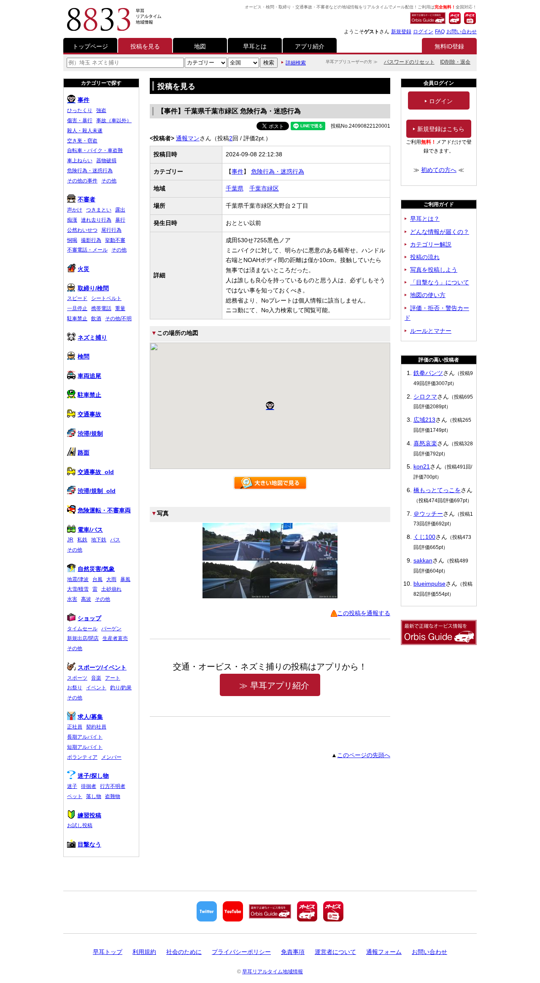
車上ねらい (79, 160)
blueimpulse (429, 583)
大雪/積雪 (78, 589)
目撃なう (89, 844)
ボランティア (82, 757)
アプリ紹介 (309, 46)
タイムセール (82, 629)
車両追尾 (89, 375)
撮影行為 (91, 240)
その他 (108, 181)
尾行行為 (111, 230)
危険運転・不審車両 (104, 510)
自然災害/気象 (96, 568)
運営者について (335, 951)
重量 (120, 308)
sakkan (422, 560)
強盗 (101, 110)
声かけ (74, 210)
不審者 (86, 199)
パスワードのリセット (409, 62)
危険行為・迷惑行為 (277, 171)
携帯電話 (101, 308)
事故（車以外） (114, 120)
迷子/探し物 (93, 775)
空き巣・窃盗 (82, 141)
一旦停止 (77, 308)
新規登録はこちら (440, 129)
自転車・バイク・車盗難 (95, 150)
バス (115, 540)
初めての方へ (438, 169)
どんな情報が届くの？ (439, 231)
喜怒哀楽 (425, 443)
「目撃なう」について (439, 282)
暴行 (120, 220)
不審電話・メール (87, 250)
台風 (97, 579)
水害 (72, 599)
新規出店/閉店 (83, 638)
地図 (200, 46)
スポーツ (77, 678)
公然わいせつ (82, 230)
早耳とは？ (425, 218)
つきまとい (98, 210)
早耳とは (255, 46)
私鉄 (82, 540)
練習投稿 (89, 815)
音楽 (96, 678)
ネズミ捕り (92, 337)
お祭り (74, 688)
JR (70, 540)
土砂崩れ (111, 589)
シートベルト (106, 298)
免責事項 (293, 951)
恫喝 (72, 240)
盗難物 (112, 796)
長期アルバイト (85, 737)
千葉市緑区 (264, 188)
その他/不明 (118, 318)
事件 (237, 171)
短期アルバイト (85, 747)
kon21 (421, 466)
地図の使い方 (428, 295)
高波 (86, 599)
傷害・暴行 (79, 120)
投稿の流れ (425, 257)
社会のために (184, 951)
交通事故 (89, 414)
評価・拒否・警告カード (437, 313)
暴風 (125, 579)
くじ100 (424, 536)
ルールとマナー (430, 330)
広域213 (424, 419)
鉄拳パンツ (428, 373)
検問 (83, 356)
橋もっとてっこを (437, 490)
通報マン (188, 138)
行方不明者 (112, 786)
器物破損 (106, 160)
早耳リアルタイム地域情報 (272, 972)
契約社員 (96, 727)
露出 (120, 210)
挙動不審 (115, 240)
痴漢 (72, 220)
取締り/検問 (93, 288)
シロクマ (425, 396)
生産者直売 (115, 638)
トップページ (90, 46)
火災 (83, 268)
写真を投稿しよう (433, 269)
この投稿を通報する (363, 613)
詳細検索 (296, 63)
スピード (77, 298)
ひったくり (79, 110)
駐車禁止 (77, 318)
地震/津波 (78, 579)
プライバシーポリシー (241, 951)
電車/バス (90, 529)
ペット (74, 796)
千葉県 (234, 188)
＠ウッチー (428, 513)
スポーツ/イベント (102, 667)
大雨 (111, 579)
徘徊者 (88, 786)
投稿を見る (145, 46)
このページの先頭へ (363, 755)
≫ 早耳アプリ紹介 (274, 685)
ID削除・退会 (455, 62)
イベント (96, 688)
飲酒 (96, 318)
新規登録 (401, 32)
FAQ (440, 32)
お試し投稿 (79, 825)
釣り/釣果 (121, 688)
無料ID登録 (449, 46)
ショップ (89, 618)
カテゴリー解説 (430, 244)
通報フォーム (384, 951)
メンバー (111, 757)
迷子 (72, 786)
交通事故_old (96, 472)
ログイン (423, 32)
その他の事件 (82, 181)
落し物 (93, 796)
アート (112, 678)
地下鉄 (98, 540)
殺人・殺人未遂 (85, 131)
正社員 (74, 727)
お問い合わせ (461, 32)
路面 (83, 452)
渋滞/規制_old (97, 490)
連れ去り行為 (96, 220)
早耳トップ (107, 951)
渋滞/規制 (90, 433)
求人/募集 (90, 716)
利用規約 (144, 951)
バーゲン (111, 629)
